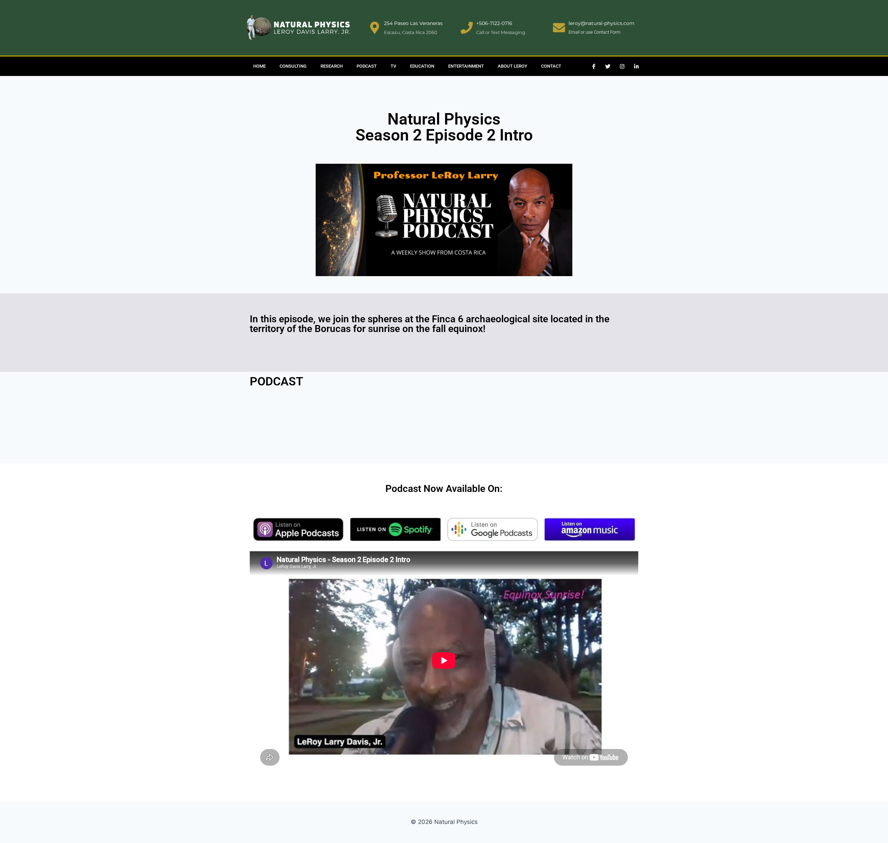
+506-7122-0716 (494, 23)
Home (259, 66)
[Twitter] (608, 66)
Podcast (367, 66)
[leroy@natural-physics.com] (559, 28)
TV (393, 66)
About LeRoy (512, 66)
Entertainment (466, 66)
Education (422, 66)
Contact (551, 66)
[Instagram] (622, 66)
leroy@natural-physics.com (601, 23)
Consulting (293, 66)
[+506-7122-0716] (467, 28)
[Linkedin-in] (636, 66)
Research (332, 66)
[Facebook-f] (594, 66)
